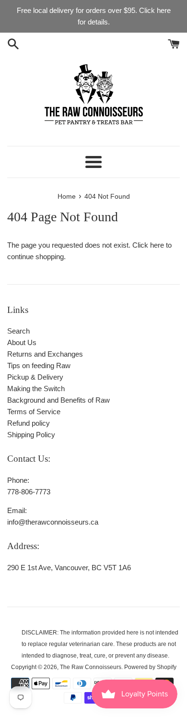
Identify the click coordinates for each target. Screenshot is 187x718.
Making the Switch (36, 388)
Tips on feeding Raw (38, 365)
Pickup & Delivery (35, 377)
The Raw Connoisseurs (90, 667)
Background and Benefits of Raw (58, 400)
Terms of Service (33, 411)
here (157, 245)
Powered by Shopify (150, 667)
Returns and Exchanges (45, 354)
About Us (21, 342)
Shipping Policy (31, 435)
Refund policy (28, 423)
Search (18, 331)
